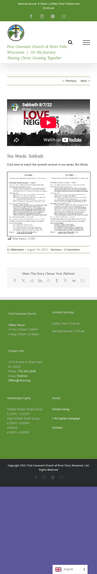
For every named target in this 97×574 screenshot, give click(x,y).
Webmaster (17, 249)
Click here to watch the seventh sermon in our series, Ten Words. (48, 165)
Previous (70, 81)
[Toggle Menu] (86, 42)
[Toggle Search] (70, 42)
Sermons (56, 249)
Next (84, 81)
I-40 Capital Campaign (66, 418)
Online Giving (60, 409)
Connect (57, 428)
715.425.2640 (27, 371)
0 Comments (72, 249)
